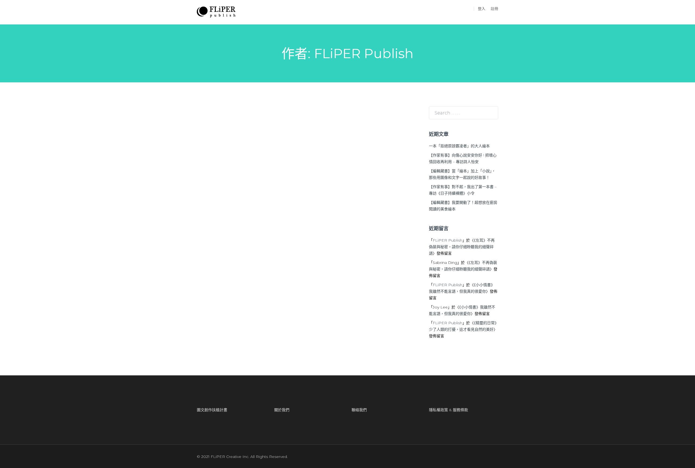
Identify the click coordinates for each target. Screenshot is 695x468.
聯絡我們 (359, 409)
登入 (481, 8)
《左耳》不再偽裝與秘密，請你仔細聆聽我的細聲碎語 (462, 247)
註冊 (494, 8)
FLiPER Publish (447, 240)
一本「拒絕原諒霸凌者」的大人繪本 (459, 145)
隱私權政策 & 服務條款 (448, 409)
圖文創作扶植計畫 (212, 409)
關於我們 (281, 409)
